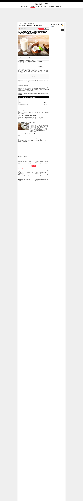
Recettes (23, 6)
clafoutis (27, 136)
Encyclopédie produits (24, 178)
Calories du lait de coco (23, 104)
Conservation (40, 66)
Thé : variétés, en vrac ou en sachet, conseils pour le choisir (41, 171)
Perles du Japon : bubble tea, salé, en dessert (41, 182)
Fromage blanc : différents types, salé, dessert (41, 180)
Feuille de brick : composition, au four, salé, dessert (26, 182)
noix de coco (27, 70)
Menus (37, 6)
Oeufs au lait (37, 159)
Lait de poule (37, 163)
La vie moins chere (51, 6)
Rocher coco (21, 161)
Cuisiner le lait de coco (41, 67)
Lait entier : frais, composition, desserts (24, 180)
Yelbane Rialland (23, 28)
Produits (33, 6)
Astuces (27, 6)
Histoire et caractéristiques (42, 62)
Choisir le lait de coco (41, 65)
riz (18, 140)
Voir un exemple (61, 26)
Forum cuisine (59, 6)
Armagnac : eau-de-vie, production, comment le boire (41, 173)
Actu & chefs (43, 6)
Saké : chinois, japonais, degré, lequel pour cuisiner (26, 173)
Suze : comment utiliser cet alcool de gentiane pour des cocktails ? (41, 175)
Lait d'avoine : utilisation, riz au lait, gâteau (25, 171)
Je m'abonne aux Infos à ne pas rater (28, 57)
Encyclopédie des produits (27, 23)
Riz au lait (36, 161)
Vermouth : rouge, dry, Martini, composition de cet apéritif (25, 175)
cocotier (21, 72)
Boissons (34, 23)
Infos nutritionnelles (41, 63)
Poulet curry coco (22, 163)
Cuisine (53, 26)
